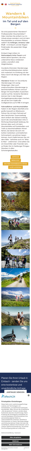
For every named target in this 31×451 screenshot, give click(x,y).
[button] (2, 4)
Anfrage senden (15, 392)
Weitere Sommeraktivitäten (15, 164)
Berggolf (15, 160)
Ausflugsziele (15, 167)
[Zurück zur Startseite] (15, 4)
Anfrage (15, 157)
